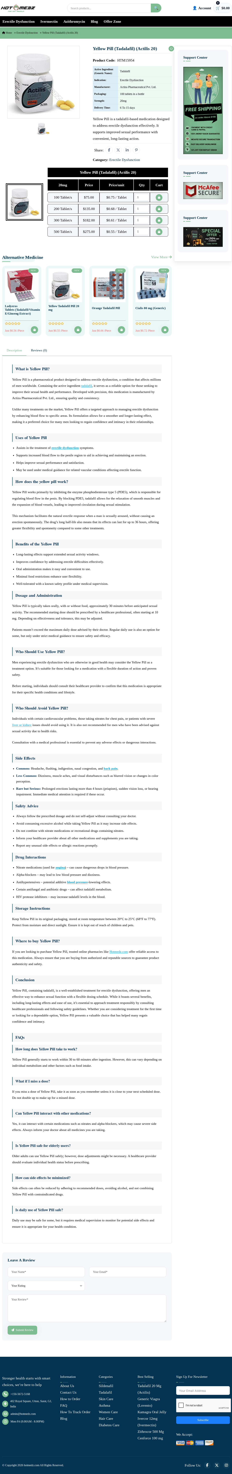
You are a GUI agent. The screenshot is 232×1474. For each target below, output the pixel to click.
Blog (94, 21)
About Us (67, 1386)
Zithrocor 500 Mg (151, 1432)
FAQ (63, 1405)
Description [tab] (14, 350)
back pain (110, 768)
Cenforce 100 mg (150, 1438)
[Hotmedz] (18, 8)
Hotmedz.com (118, 951)
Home (8, 32)
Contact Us (68, 1392)
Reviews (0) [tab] (39, 350)
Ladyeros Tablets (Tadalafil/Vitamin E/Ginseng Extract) (22, 309)
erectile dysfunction (65, 448)
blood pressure (77, 882)
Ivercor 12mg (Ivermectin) (148, 1421)
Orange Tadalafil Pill (106, 308)
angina (60, 867)
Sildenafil (106, 1386)
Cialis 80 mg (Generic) (150, 308)
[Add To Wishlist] (171, 48)
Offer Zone (112, 21)
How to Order (70, 1399)
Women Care (108, 1412)
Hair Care (106, 1418)
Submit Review (24, 1330)
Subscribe (203, 1420)
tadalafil (86, 386)
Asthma (104, 1405)
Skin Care (106, 1399)
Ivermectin (49, 21)
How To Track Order (75, 1412)
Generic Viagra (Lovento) (149, 1402)
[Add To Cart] (34, 329)
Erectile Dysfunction (19, 21)
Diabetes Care (109, 1425)
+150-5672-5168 (20, 1394)
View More (160, 257)
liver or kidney (22, 725)
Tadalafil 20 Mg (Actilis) (149, 1389)
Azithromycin (74, 21)
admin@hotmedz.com (23, 1413)
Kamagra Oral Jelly (152, 1412)
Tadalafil (105, 1392)
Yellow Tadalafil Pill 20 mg (63, 307)
